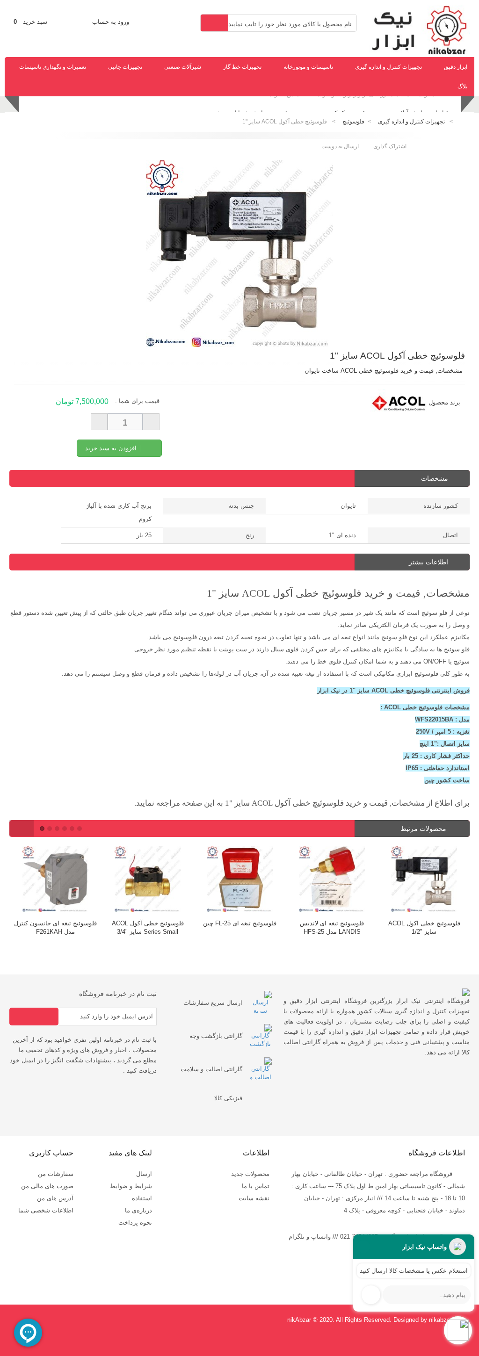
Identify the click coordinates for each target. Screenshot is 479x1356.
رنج (250, 535)
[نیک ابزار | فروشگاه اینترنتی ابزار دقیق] (416, 52)
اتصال (450, 535)
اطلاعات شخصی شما (45, 1210)
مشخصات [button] (434, 478)
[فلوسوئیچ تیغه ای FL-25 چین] (239, 880)
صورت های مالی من (47, 1186)
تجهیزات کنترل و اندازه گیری (388, 67)
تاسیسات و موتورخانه (308, 67)
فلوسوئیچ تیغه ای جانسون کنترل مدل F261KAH (55, 927)
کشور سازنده (440, 505)
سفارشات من (55, 1173)
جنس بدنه (241, 505)
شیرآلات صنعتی (182, 67)
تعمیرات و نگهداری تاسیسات (52, 67)
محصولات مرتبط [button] (424, 828)
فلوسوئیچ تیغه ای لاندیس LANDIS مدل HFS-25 (332, 927)
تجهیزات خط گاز (242, 67)
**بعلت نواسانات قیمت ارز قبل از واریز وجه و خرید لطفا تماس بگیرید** (357, 105)
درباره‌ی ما (138, 1210)
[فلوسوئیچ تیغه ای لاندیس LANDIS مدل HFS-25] (331, 880)
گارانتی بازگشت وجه (215, 1035)
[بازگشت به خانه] (463, 122)
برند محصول (444, 402)
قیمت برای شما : (137, 400)
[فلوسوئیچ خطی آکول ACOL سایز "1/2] (424, 880)
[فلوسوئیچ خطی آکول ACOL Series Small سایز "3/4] (147, 880)
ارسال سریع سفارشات (212, 1002)
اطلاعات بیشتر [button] (428, 562)
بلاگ (462, 86)
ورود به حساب (110, 21)
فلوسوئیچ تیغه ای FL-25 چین (239, 923)
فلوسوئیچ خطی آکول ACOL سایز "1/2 (424, 927)
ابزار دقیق (455, 67)
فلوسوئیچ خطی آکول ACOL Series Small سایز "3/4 (148, 927)
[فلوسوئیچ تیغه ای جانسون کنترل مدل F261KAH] (55, 880)
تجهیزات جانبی (125, 67)
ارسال (144, 1173)
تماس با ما (255, 1186)
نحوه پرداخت (135, 1222)
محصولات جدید (250, 1173)
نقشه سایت (254, 1198)
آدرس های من (55, 1198)
